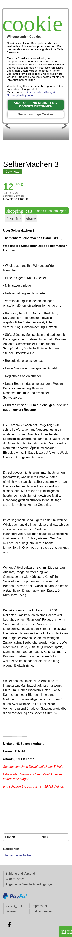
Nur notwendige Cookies (36, 114)
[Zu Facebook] (9, 924)
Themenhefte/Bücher (17, 855)
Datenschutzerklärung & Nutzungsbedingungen (31, 94)
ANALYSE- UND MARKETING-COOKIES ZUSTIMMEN (36, 104)
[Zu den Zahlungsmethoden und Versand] (15, 898)
